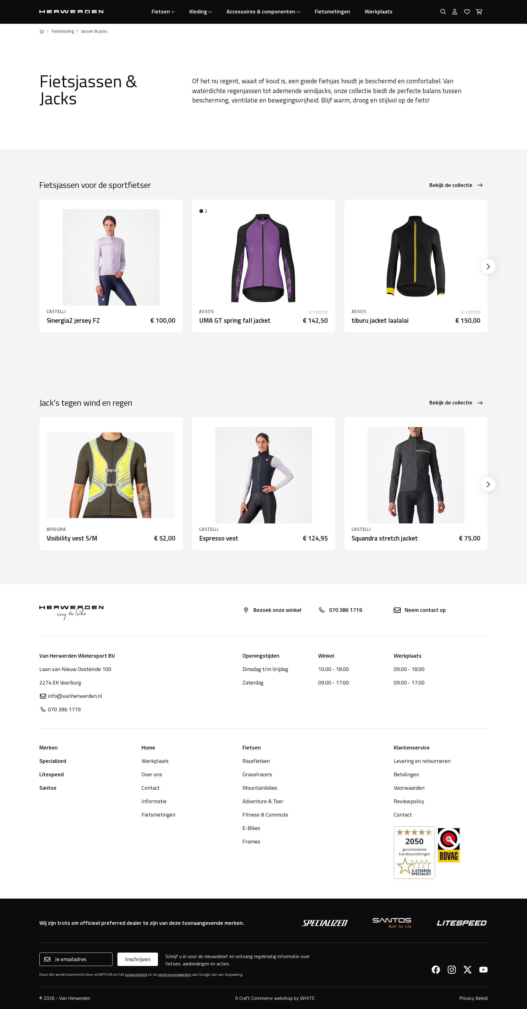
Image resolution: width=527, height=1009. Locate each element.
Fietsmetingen (332, 11)
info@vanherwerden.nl (75, 696)
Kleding (198, 11)
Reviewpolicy (409, 801)
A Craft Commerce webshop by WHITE (275, 998)
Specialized (52, 761)
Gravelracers (257, 774)
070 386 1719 (345, 610)
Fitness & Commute (265, 814)
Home (148, 747)
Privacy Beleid (473, 998)
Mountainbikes (259, 788)
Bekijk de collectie (450, 185)
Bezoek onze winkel (277, 610)
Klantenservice (412, 747)
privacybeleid (136, 974)
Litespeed (51, 774)
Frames (251, 841)
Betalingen (406, 774)
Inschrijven (137, 959)
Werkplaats (379, 11)
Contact (151, 788)
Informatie (154, 801)
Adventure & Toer (262, 801)
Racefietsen (256, 761)
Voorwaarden (409, 788)
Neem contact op (425, 610)
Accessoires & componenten (261, 11)
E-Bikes (251, 828)
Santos (47, 788)
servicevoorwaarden (174, 974)
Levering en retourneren (422, 761)
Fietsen (161, 11)
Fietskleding (63, 31)
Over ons (152, 774)
